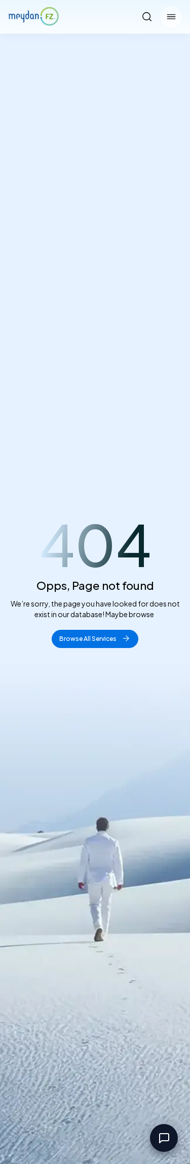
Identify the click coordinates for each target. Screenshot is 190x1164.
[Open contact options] (164, 1138)
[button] (171, 16)
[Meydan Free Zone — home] (33, 16)
